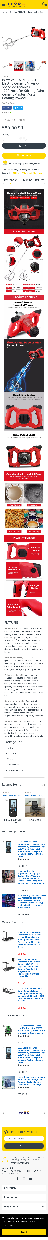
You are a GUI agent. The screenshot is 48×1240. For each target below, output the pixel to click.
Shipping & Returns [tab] (33, 179)
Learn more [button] (8, 1225)
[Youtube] (30, 1179)
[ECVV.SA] (16, 4)
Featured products (13, 831)
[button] (9, 820)
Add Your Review (9, 103)
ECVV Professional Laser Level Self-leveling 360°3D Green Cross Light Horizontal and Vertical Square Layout (31, 1029)
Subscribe (24, 1146)
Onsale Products (12, 922)
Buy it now (24, 146)
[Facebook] (17, 1179)
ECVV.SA (5, 76)
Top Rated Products (14, 1015)
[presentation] (42, 785)
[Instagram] (24, 1179)
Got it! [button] (24, 1232)
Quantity (5, 134)
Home (4, 12)
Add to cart (25, 155)
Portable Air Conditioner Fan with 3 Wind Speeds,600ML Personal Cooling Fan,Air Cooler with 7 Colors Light (31, 1081)
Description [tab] (10, 179)
